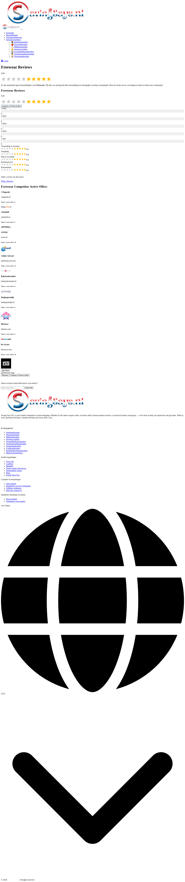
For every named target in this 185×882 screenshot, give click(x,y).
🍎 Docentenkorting (19, 44)
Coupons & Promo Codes (11, 106)
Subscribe (29, 388)
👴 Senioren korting (19, 49)
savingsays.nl (13, 880)
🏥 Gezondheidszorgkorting (22, 52)
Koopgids (10, 33)
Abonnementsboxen (14, 37)
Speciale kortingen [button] (13, 40)
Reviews (5, 375)
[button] (92, 694)
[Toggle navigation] (22, 29)
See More (5, 370)
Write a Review (7, 181)
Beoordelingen (12, 35)
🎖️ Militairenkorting (19, 47)
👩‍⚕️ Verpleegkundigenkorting (22, 54)
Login (6, 61)
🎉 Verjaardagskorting (20, 56)
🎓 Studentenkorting (19, 42)
